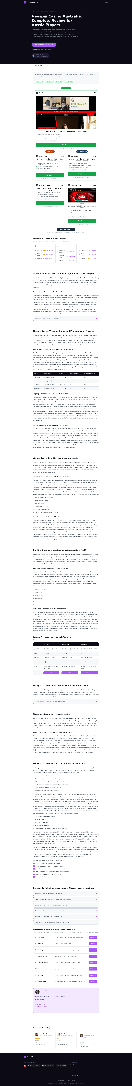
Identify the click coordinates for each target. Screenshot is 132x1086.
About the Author (74, 1075)
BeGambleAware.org (80, 232)
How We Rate (73, 1071)
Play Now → (66, 145)
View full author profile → (41, 1010)
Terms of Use (73, 1067)
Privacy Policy (73, 1064)
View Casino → (49, 250)
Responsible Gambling (47, 1065)
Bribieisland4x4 (31, 2)
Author (106, 2)
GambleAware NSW (61, 1065)
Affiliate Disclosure (74, 1069)
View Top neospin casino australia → (44, 44)
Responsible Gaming (74, 1073)
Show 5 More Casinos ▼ (66, 229)
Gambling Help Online (33, 1065)
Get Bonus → (93, 937)
